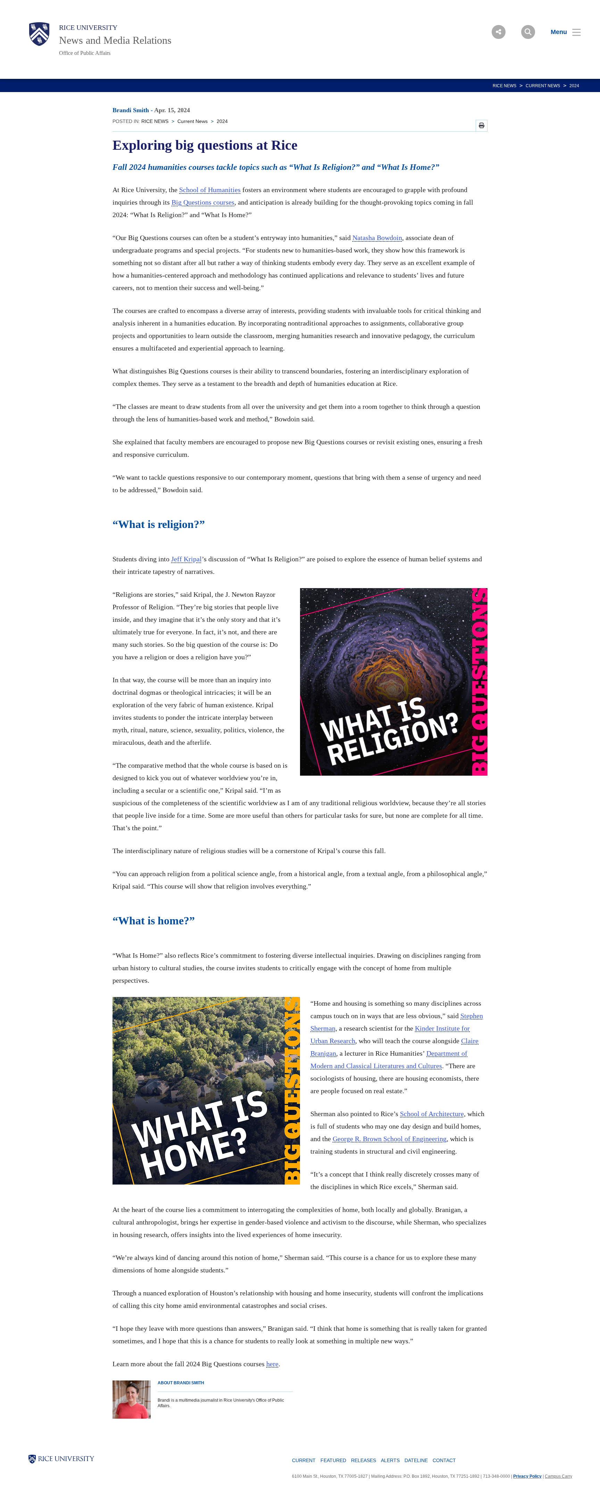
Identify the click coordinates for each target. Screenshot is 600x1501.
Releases (363, 1460)
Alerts (390, 1460)
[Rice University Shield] (39, 34)
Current (304, 1460)
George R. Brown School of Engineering (390, 1139)
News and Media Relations (115, 40)
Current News (543, 85)
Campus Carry (558, 1476)
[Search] (528, 32)
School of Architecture (432, 1113)
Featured (333, 1460)
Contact (444, 1460)
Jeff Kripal (186, 559)
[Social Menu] (499, 32)
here (272, 1364)
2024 (574, 85)
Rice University (88, 27)
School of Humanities (210, 189)
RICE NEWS (504, 85)
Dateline (416, 1460)
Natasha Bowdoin (377, 237)
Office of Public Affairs (84, 53)
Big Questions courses (203, 202)
